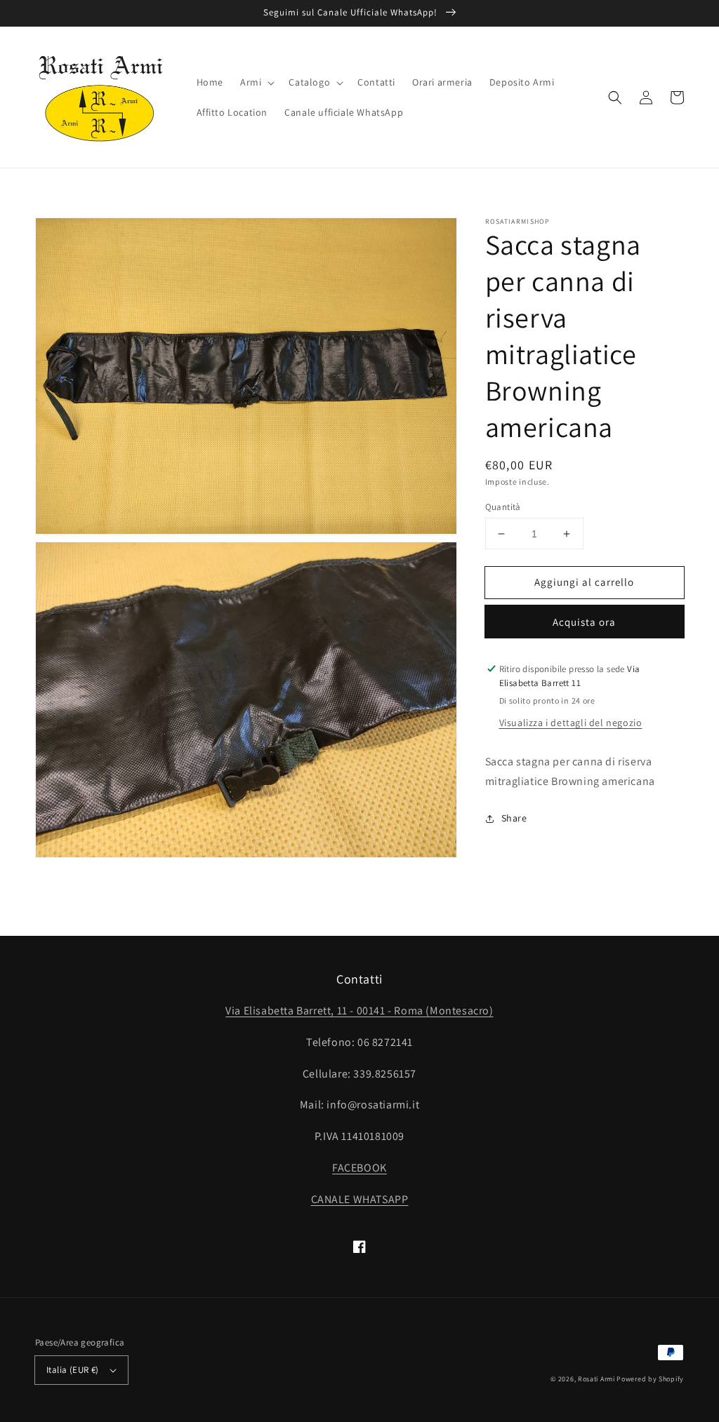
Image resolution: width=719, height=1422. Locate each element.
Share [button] (514, 818)
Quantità (503, 507)
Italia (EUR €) (72, 1370)
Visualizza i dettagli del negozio (570, 722)
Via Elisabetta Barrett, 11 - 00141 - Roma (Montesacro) (359, 1010)
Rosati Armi (596, 1378)
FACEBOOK (359, 1167)
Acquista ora (584, 622)
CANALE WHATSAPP (360, 1199)
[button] (256, 82)
